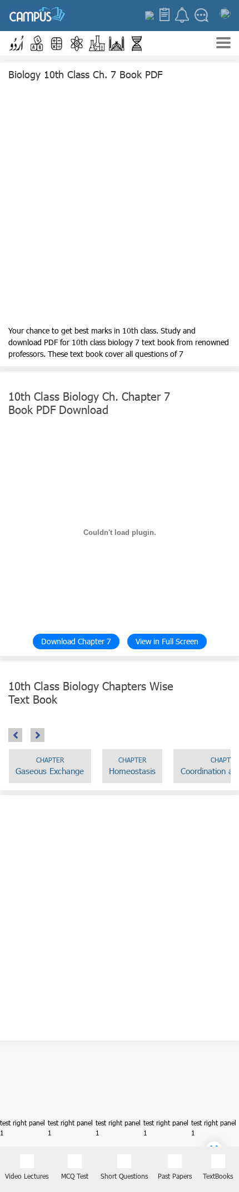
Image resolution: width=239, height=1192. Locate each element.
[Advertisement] (119, 205)
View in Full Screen (167, 641)
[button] (17, 43)
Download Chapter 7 (76, 641)
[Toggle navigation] (223, 44)
